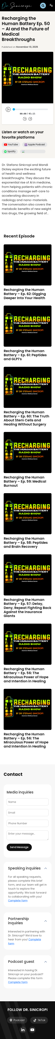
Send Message (19, 847)
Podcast (19, 1020)
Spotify (11, 151)
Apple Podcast (36, 144)
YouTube (13, 144)
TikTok (41, 1020)
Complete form (18, 900)
